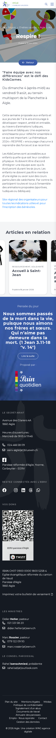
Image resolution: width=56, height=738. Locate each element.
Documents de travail (28, 711)
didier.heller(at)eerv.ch (21, 628)
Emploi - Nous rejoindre (22, 718)
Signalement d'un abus (28, 708)
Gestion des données (28, 722)
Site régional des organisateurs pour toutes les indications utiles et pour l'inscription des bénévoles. (24, 203)
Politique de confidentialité (28, 705)
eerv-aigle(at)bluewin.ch (22, 450)
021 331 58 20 (15, 622)
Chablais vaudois (20, 5)
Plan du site (11, 701)
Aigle (15, 3)
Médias (47, 701)
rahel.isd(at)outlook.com (22, 668)
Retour (30, 62)
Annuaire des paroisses (28, 715)
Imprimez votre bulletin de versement (26, 594)
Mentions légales (30, 701)
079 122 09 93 (15, 641)
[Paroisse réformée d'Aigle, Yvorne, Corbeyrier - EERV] (4, 460)
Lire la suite (28, 356)
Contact (42, 718)
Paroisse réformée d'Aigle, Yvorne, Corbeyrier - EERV (23, 466)
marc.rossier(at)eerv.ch (21, 646)
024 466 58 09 (16, 445)
